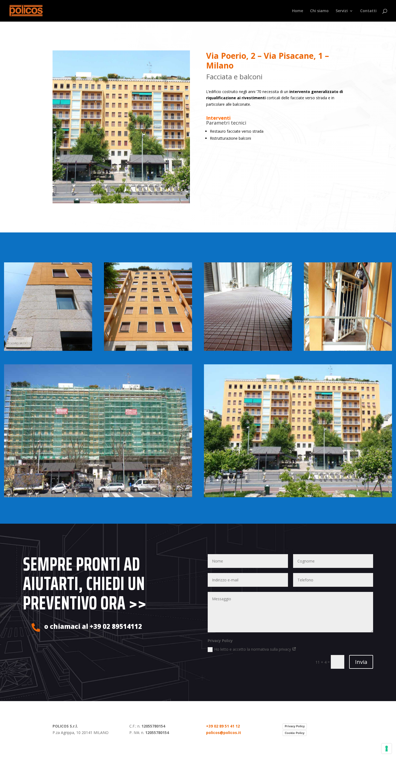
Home (297, 11)
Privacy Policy (295, 726)
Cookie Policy (294, 733)
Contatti (368, 11)
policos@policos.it (223, 732)
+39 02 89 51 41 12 (223, 726)
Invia (361, 662)
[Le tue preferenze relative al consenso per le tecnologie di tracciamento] (386, 748)
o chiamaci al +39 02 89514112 (93, 626)
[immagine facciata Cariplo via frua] (248, 306)
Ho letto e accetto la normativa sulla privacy (253, 649)
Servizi (342, 11)
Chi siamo (319, 11)
